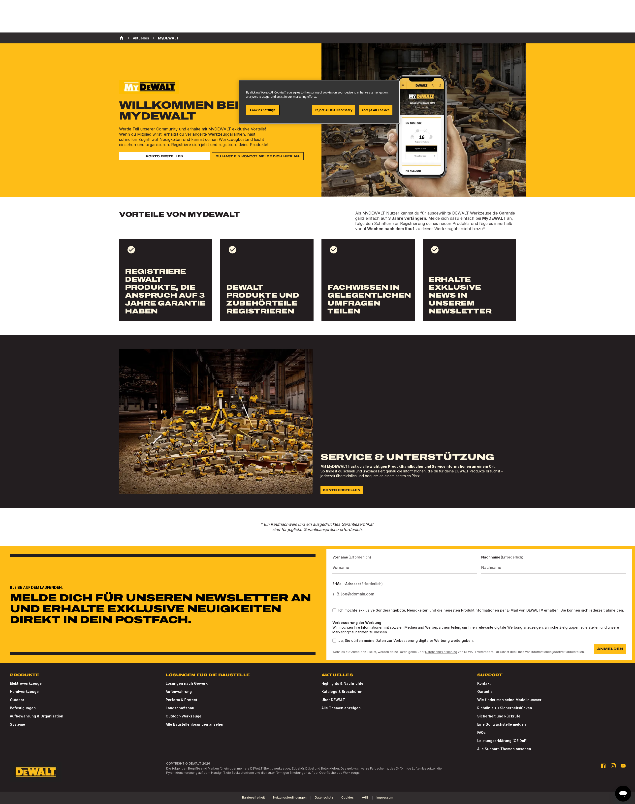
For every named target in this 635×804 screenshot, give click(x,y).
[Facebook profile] (603, 766)
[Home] (121, 37)
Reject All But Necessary (333, 110)
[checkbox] (334, 610)
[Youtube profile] (623, 766)
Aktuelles (141, 38)
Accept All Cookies (376, 110)
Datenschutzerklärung (441, 652)
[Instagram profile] (613, 766)
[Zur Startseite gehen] (36, 772)
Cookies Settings (262, 110)
